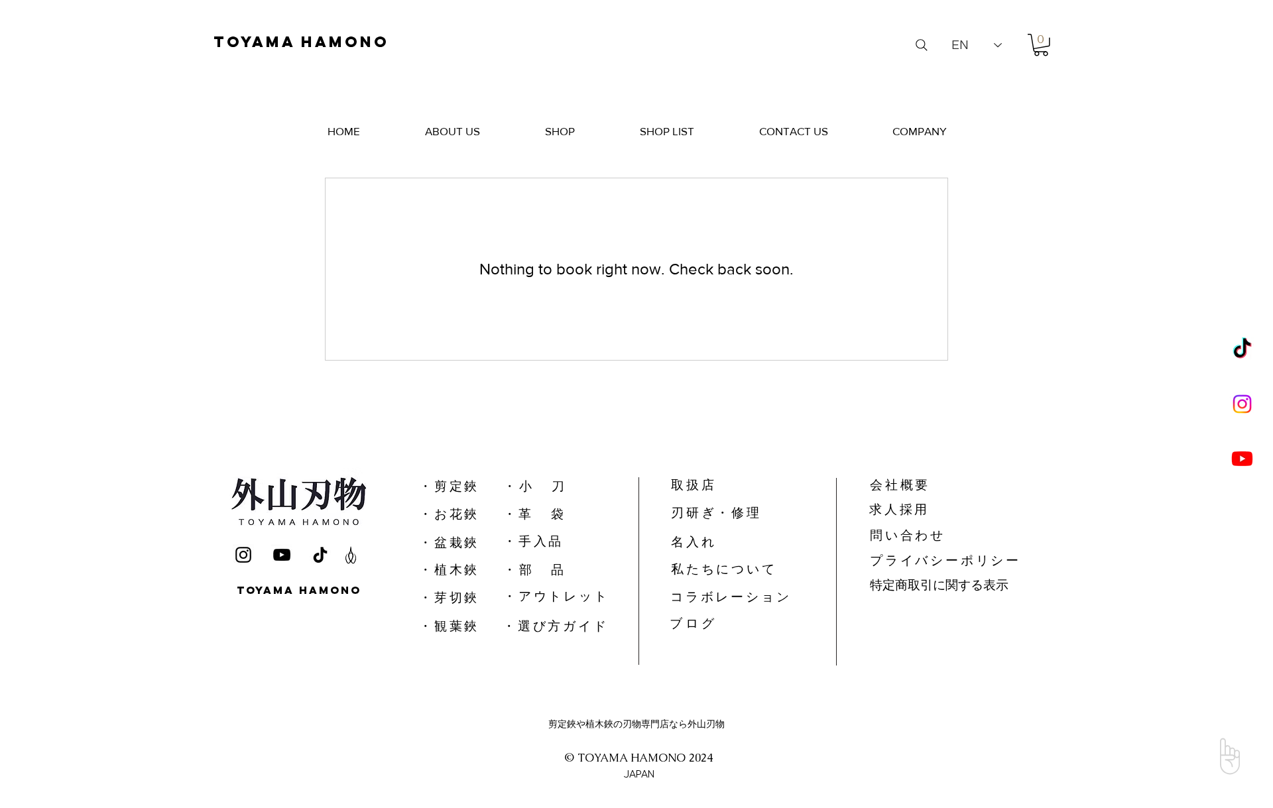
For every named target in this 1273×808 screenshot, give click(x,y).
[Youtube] (1242, 458)
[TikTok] (1242, 349)
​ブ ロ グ (692, 623)
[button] (1041, 45)
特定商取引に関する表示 (939, 585)
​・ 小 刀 (533, 486)
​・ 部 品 (533, 570)
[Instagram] (1242, 404)
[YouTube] (281, 554)
